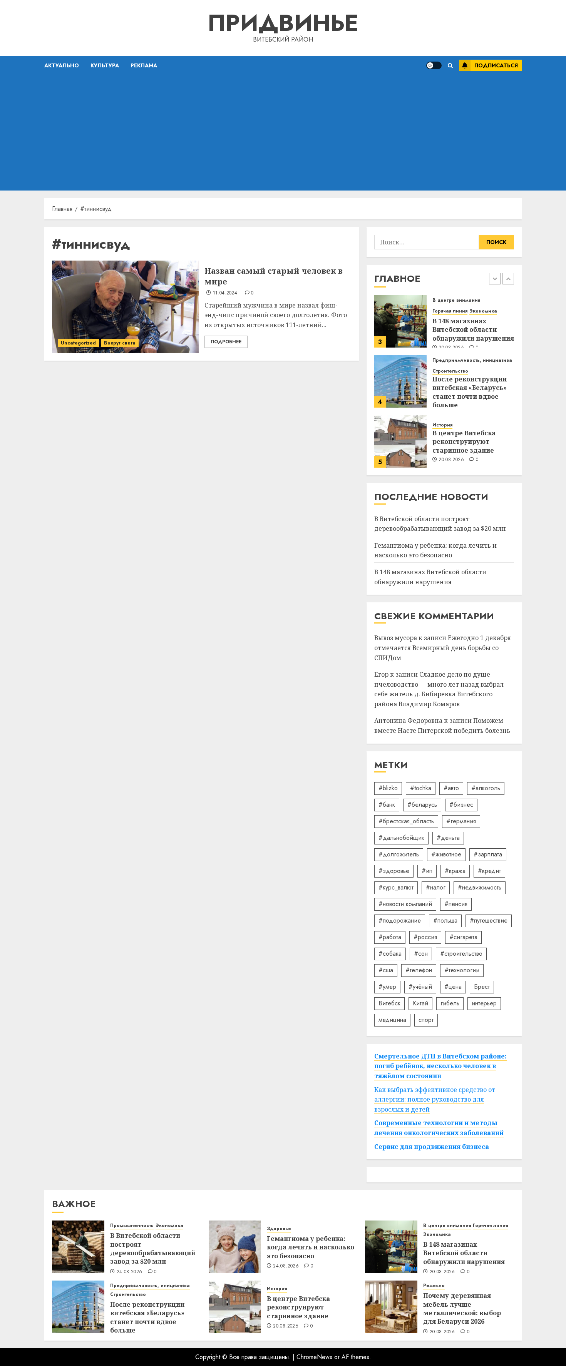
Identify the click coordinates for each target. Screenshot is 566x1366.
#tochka (420, 788)
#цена (453, 986)
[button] (450, 65)
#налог (435, 887)
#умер (387, 986)
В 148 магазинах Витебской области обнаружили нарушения (473, 330)
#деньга (448, 837)
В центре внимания (456, 300)
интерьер (484, 1003)
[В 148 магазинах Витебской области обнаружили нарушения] (400, 321)
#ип (427, 870)
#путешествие (488, 920)
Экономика (483, 311)
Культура (104, 65)
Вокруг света (120, 342)
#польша (445, 920)
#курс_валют (396, 887)
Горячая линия (449, 311)
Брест (482, 986)
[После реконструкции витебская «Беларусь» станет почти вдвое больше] (400, 381)
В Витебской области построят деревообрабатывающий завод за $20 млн (152, 1248)
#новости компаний (405, 904)
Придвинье (283, 23)
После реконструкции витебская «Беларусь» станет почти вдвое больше (469, 392)
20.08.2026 (451, 460)
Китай (420, 1003)
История (442, 425)
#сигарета (463, 937)
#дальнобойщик (401, 837)
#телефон (418, 970)
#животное (446, 854)
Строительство (450, 371)
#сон (421, 953)
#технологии (461, 970)
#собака (390, 953)
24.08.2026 (129, 1272)
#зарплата (488, 854)
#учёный (420, 986)
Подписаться (496, 65)
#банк (386, 804)
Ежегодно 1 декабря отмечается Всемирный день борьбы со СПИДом (442, 648)
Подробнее (226, 341)
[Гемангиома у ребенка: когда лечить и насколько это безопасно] (235, 1247)
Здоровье (279, 1229)
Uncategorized (78, 342)
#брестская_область (406, 821)
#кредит (489, 870)
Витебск (389, 1003)
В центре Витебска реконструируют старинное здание (464, 442)
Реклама (144, 65)
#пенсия (455, 904)
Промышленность (132, 1225)
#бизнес (461, 804)
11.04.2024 (225, 293)
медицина (392, 1019)
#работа (389, 937)
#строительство (461, 953)
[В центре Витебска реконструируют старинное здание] (400, 441)
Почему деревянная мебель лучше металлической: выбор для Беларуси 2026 (462, 1308)
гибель (449, 1003)
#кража (455, 870)
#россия (425, 937)
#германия (461, 821)
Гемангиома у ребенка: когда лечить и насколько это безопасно (435, 550)
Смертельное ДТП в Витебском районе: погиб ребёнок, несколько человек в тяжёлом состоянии (440, 1066)
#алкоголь (485, 788)
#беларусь (422, 804)
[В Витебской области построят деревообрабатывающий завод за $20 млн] (78, 1247)
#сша (385, 970)
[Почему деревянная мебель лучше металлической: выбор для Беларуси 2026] (391, 1307)
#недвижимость (479, 887)
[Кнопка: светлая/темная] (434, 65)
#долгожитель (398, 854)
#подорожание (399, 920)
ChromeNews (314, 1357)
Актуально (61, 65)
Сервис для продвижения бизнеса (431, 1146)
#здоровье (393, 870)
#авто (451, 788)
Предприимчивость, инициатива (472, 360)
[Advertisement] (283, 133)
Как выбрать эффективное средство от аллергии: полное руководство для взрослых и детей (434, 1099)
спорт (426, 1019)
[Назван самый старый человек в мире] (125, 307)
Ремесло (434, 1285)
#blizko (388, 788)
